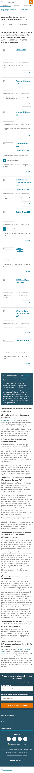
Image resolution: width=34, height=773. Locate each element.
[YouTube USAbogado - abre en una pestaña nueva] (25, 739)
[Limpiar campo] (30, 689)
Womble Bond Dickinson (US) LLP (22, 313)
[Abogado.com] (7, 2)
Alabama (5, 11)
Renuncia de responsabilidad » (14, 755)
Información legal (7, 722)
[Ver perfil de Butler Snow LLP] (8, 216)
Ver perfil (27, 73)
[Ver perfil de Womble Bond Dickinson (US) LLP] (8, 315)
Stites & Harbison (20, 249)
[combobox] (17, 688)
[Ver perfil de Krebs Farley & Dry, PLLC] (8, 284)
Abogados (7, 5)
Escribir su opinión (22, 150)
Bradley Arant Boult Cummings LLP (23, 182)
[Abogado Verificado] (26, 378)
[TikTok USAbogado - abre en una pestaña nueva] (20, 739)
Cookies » (25, 755)
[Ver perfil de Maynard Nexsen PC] (8, 116)
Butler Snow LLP (23, 212)
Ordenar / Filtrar (9, 25)
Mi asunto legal (6, 685)
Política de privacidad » (12, 752)
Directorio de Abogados (8, 9)
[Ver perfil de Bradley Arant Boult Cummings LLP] (8, 184)
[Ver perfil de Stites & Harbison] (8, 253)
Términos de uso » (23, 752)
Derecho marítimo (23, 9)
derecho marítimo (9, 420)
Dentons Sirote (22, 340)
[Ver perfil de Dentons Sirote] (8, 344)
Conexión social (28, 5)
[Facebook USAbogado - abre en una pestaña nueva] (9, 739)
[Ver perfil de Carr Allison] (8, 54)
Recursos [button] (16, 5)
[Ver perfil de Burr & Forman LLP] (8, 147)
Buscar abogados (7, 715)
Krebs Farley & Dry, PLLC (22, 281)
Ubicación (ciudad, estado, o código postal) (14, 694)
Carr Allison (21, 50)
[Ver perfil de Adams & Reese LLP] (8, 85)
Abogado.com (6, 729)
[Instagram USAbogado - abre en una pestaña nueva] (14, 739)
